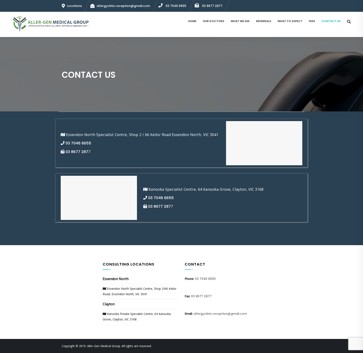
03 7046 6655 (175, 6)
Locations (74, 6)
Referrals (263, 21)
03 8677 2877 (211, 6)
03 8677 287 (76, 151)
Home (192, 21)
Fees (312, 21)
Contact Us (331, 21)
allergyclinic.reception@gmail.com (220, 314)
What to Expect (290, 21)
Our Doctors (213, 21)
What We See (240, 21)
